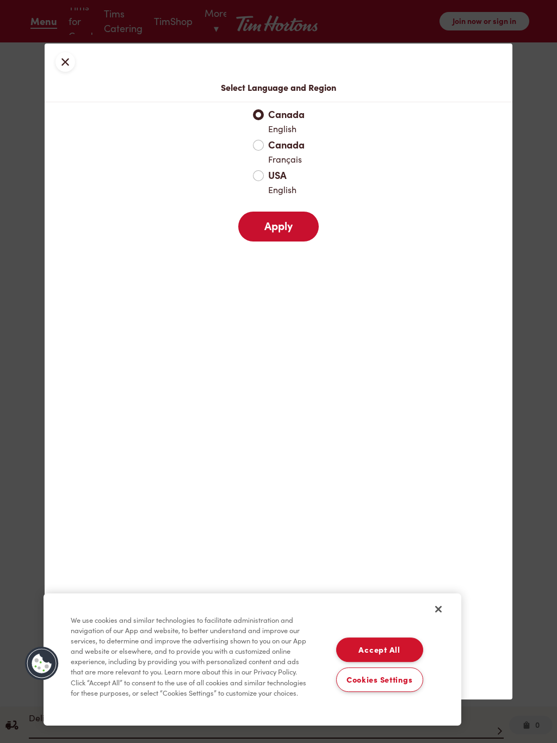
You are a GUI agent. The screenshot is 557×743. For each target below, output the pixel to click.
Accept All (379, 650)
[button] (41, 663)
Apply (278, 226)
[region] (252, 659)
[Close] (438, 609)
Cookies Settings (379, 679)
